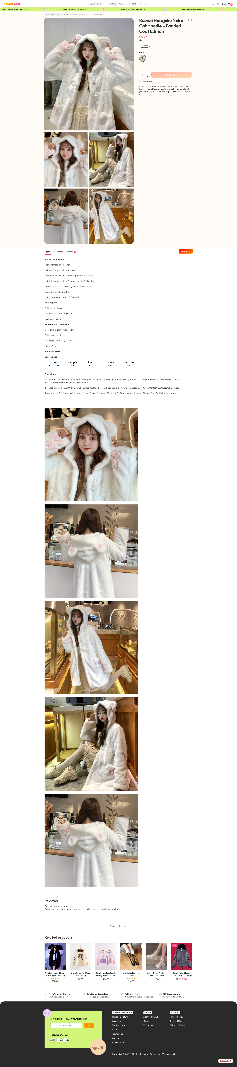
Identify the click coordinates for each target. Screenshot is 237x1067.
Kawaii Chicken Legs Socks (131, 974)
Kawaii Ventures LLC (165, 1054)
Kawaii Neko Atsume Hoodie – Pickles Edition (181, 974)
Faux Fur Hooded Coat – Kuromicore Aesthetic (55, 974)
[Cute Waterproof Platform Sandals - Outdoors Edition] (191, 20)
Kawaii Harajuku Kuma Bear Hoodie (80, 974)
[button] (227, 3)
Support (116, 1038)
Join (89, 1025)
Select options (55, 986)
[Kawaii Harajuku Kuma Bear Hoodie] (188, 20)
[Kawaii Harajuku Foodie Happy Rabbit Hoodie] (106, 956)
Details (48, 251)
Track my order (119, 1025)
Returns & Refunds (121, 1017)
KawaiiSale (49, 14)
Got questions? (225, 1061)
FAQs (114, 1029)
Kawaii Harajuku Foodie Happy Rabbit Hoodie (105, 974)
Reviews (71, 251)
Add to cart (171, 74)
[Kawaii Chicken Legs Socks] (131, 956)
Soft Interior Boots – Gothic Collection (156, 974)
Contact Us (117, 1034)
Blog (145, 1021)
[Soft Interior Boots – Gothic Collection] (156, 956)
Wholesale (148, 1025)
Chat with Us (118, 1042)
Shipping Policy (177, 1025)
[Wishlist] (62, 947)
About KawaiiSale (151, 1017)
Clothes (57, 14)
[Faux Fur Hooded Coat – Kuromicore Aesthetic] (55, 956)
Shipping (116, 1021)
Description (58, 251)
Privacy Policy (176, 1017)
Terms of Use (176, 1021)
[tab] (48, 251)
